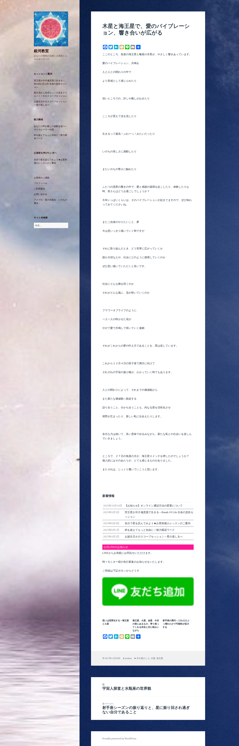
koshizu (128, 658)
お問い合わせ (40, 194)
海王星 (159, 658)
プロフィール (40, 183)
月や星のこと (143, 658)
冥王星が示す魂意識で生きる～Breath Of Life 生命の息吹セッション (50, 84)
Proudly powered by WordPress (119, 738)
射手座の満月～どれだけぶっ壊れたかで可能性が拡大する (176, 623)
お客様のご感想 (41, 177)
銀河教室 (41, 50)
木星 (153, 658)
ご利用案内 (39, 188)
